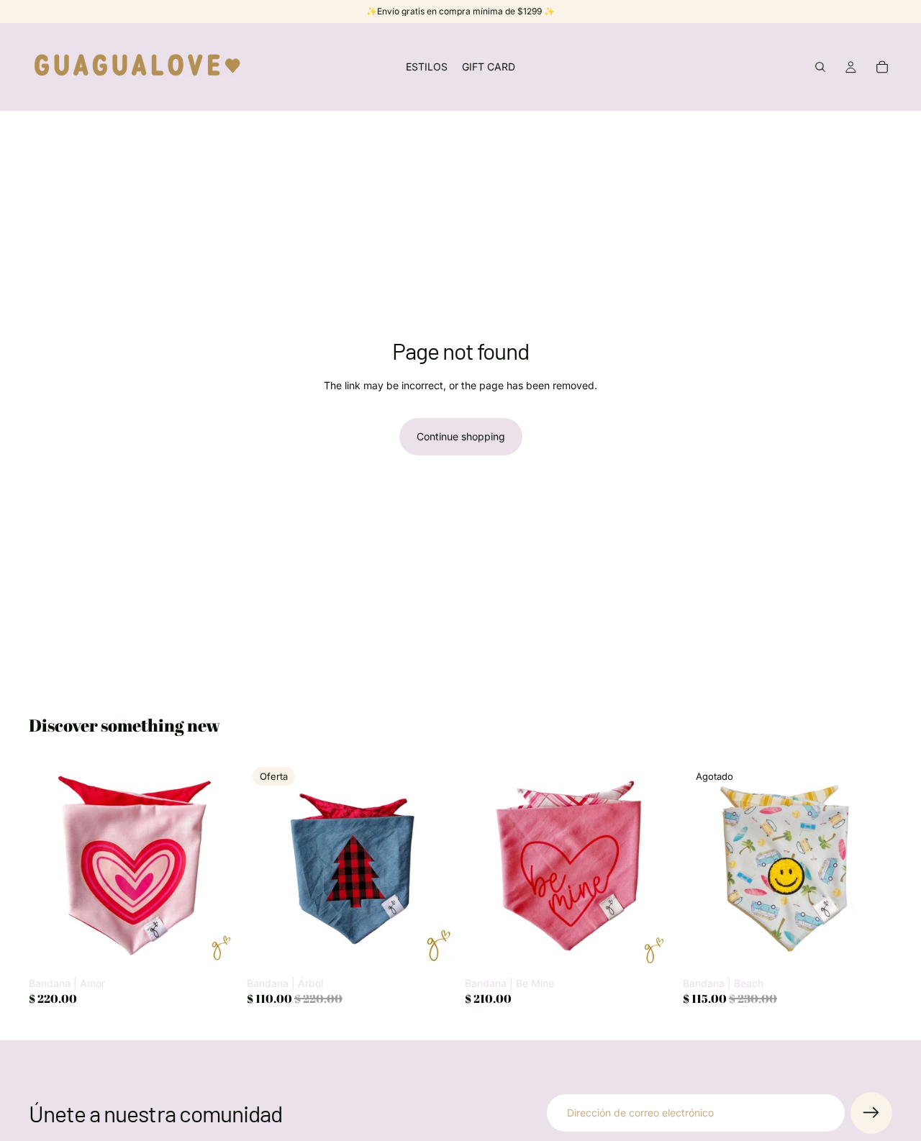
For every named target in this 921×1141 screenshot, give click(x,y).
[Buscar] (820, 67)
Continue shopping (461, 436)
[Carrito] (882, 67)
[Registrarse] (871, 1113)
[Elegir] (216, 948)
